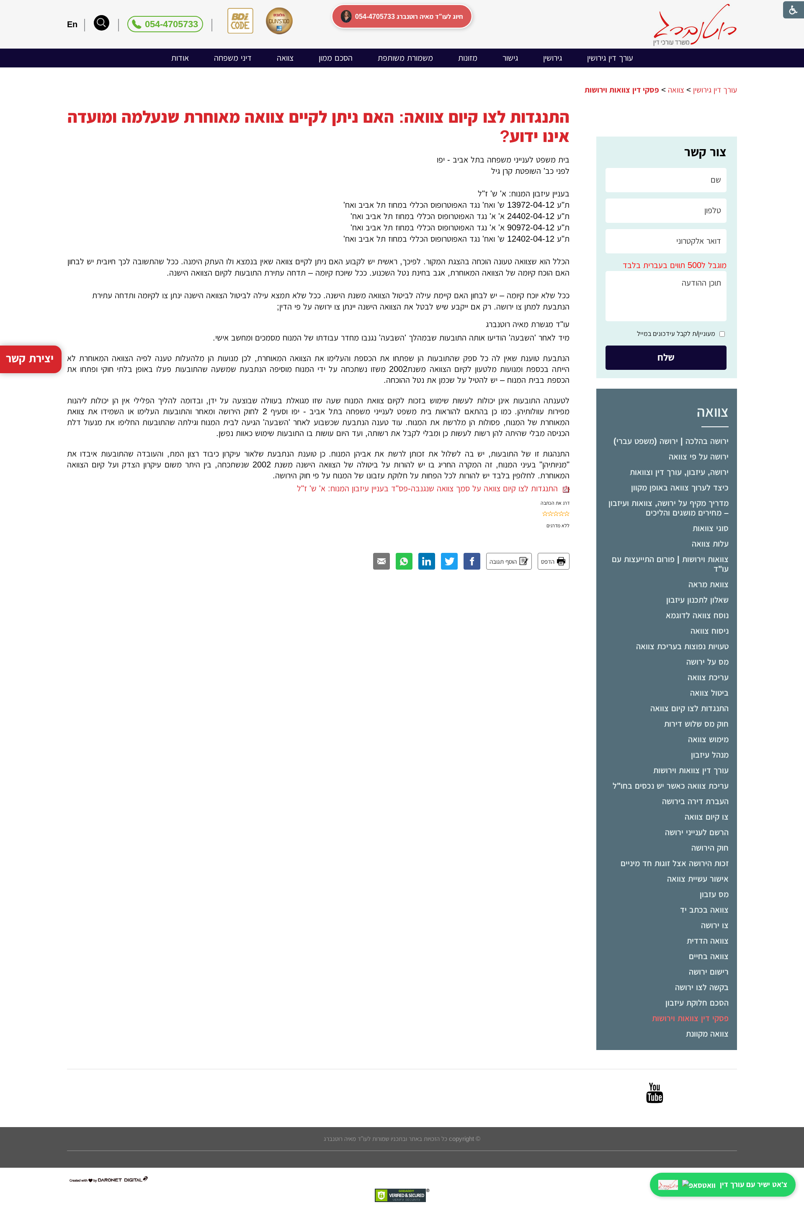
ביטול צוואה (709, 692)
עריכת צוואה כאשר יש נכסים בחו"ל (671, 785)
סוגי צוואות (711, 528)
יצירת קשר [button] (30, 358)
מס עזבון (714, 894)
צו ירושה (715, 925)
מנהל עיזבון (710, 754)
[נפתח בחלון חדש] (654, 1092)
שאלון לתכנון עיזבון (697, 599)
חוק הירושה (710, 847)
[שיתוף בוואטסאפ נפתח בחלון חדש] (404, 561)
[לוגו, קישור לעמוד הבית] (695, 24)
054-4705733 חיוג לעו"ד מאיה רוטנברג (409, 16)
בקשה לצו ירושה (702, 987)
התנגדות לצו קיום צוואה (689, 708)
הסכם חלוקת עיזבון (697, 1002)
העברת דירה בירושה (695, 801)
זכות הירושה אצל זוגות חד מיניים (675, 863)
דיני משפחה (233, 57)
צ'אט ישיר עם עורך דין (753, 1184)
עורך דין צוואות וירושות (691, 770)
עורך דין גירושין (610, 57)
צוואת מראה (708, 584)
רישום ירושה (709, 971)
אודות (180, 57)
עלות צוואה (710, 543)
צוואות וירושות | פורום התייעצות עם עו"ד (670, 564)
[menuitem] (610, 58)
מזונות (467, 57)
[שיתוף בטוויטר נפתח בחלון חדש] (449, 561)
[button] (101, 22)
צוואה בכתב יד (704, 909)
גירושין (552, 57)
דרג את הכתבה (555, 503)
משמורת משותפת (405, 57)
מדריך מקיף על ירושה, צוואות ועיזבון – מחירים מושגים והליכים (668, 507)
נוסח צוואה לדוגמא (697, 615)
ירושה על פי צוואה (699, 456)
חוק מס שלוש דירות (696, 723)
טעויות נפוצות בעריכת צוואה (682, 646)
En (72, 24)
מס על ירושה (707, 661)
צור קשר (705, 152)
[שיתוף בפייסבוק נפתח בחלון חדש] (472, 561)
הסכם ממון (336, 57)
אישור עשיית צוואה (698, 878)
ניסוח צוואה (710, 630)
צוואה (285, 57)
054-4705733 (171, 24)
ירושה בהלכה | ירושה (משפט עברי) (671, 441)
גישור (510, 57)
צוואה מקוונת (707, 1033)
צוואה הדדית (708, 940)
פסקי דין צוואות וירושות (690, 1018)
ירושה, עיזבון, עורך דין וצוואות (679, 472)
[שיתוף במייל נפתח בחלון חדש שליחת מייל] (381, 561)
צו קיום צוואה (707, 816)
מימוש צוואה (708, 739)
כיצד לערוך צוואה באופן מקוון (680, 487)
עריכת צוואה (708, 677)
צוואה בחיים (709, 956)
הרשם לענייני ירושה (697, 832)
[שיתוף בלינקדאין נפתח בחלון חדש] (426, 561)
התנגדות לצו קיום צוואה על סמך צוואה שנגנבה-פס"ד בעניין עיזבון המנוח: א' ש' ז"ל (430, 488)
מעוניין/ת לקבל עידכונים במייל (676, 333)
